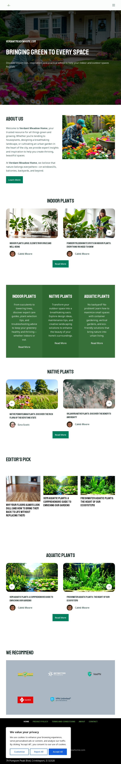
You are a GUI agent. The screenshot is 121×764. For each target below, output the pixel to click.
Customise (19, 751)
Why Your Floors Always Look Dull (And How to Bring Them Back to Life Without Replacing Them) (23, 510)
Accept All (58, 751)
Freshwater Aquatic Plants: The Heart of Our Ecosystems (97, 502)
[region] (38, 742)
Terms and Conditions (63, 721)
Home (26, 721)
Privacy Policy (40, 721)
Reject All (38, 751)
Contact (93, 721)
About (82, 721)
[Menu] (113, 5)
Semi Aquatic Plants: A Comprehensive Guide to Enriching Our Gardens (57, 502)
